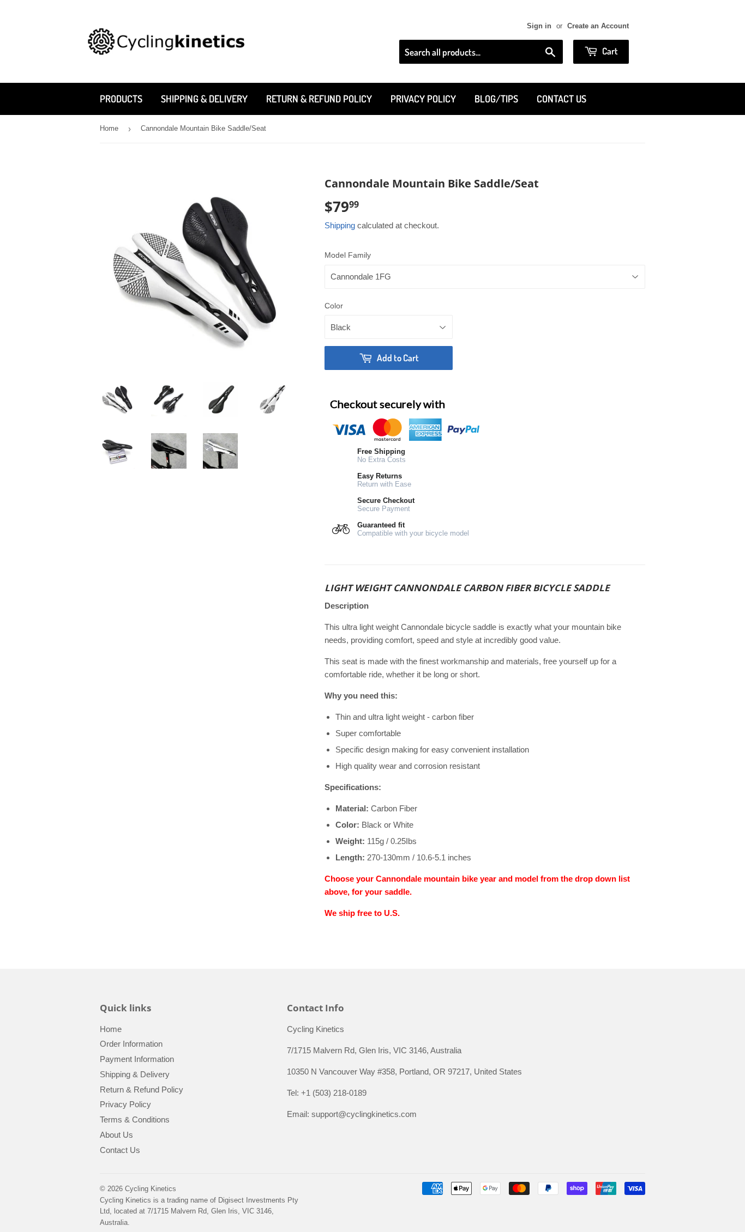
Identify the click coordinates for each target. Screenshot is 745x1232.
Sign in (539, 26)
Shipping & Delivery (204, 99)
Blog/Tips (496, 99)
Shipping (340, 225)
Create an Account (598, 26)
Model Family (348, 255)
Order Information (131, 1043)
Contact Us (561, 99)
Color (334, 305)
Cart (609, 51)
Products (121, 99)
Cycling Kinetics (150, 1189)
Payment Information (137, 1059)
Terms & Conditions (135, 1119)
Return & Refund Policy (319, 99)
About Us (116, 1134)
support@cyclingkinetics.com (364, 1114)
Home (109, 128)
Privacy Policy (423, 99)
